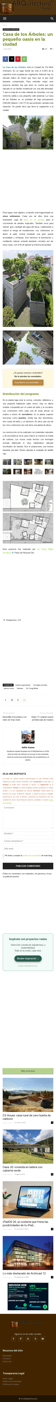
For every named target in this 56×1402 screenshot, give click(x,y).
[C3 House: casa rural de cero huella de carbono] (28, 1095)
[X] (11, 59)
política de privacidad (32, 855)
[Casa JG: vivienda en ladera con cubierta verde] (28, 1147)
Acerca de (7, 1361)
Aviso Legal (8, 1378)
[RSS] (28, 1339)
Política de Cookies (11, 1384)
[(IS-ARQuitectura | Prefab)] (28, 7)
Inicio (5, 25)
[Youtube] (42, 1339)
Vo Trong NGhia (32, 688)
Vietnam (20, 688)
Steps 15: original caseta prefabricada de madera (42, 718)
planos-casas (9, 688)
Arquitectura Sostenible (11, 29)
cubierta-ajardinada (22, 685)
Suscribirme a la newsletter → (28, 382)
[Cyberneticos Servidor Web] (28, 1296)
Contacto (6, 1358)
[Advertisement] (28, 181)
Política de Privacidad (12, 1381)
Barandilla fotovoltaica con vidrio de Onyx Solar (15, 718)
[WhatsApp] (24, 59)
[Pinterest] (18, 59)
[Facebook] (5, 59)
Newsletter (7, 1356)
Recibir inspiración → (28, 958)
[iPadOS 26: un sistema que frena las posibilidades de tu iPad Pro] (28, 1199)
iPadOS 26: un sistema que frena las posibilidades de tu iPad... (25, 1223)
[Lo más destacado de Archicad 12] (28, 1253)
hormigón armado (40, 685)
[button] (4, 18)
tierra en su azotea (34, 220)
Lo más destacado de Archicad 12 (24, 1273)
